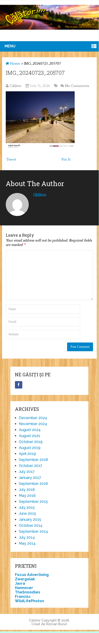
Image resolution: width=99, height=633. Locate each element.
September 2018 (33, 459)
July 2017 (27, 471)
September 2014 (33, 531)
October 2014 (30, 525)
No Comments (77, 85)
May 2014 (27, 543)
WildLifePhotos (29, 601)
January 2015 (30, 519)
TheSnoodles (27, 592)
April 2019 (27, 454)
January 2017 (30, 477)
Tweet (11, 159)
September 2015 (33, 501)
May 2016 (27, 495)
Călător (15, 85)
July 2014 (27, 537)
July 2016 (27, 489)
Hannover (24, 588)
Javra (20, 583)
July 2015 (27, 507)
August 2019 (29, 448)
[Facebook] (18, 384)
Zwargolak (25, 579)
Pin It (66, 159)
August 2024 (30, 430)
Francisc (23, 596)
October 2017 (30, 465)
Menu (10, 46)
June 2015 (27, 513)
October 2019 (30, 442)
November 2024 (33, 424)
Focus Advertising (32, 575)
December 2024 (33, 418)
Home (14, 63)
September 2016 (33, 483)
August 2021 (29, 436)
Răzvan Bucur (56, 624)
